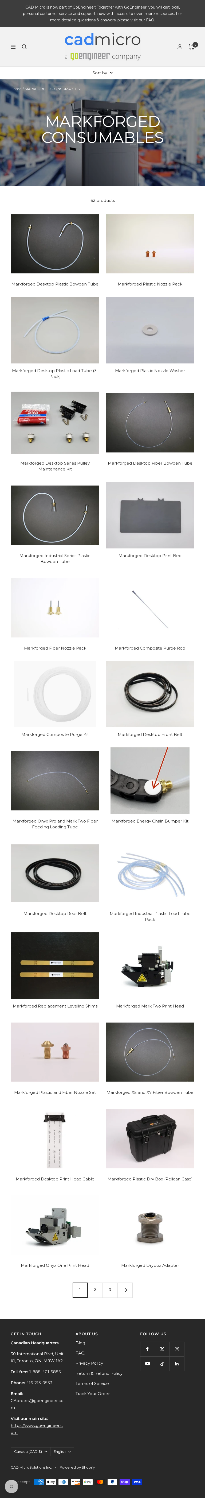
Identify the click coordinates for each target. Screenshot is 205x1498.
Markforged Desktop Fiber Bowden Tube (150, 463)
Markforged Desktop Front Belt (150, 734)
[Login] (180, 46)
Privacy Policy (89, 1363)
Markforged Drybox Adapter (150, 1265)
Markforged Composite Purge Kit (55, 734)
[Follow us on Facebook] (147, 1349)
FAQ (80, 1353)
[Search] (24, 46)
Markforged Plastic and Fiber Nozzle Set (55, 1092)
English (60, 1451)
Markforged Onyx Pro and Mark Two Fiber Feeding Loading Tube (55, 824)
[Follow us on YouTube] (147, 1363)
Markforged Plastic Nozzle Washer (150, 370)
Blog (80, 1342)
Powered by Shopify (77, 1467)
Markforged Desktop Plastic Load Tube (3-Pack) (55, 373)
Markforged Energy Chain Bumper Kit (150, 821)
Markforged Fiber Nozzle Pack (55, 648)
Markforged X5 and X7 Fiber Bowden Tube (150, 1092)
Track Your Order (93, 1393)
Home (16, 89)
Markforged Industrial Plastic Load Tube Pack (150, 916)
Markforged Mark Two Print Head (150, 1006)
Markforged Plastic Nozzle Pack (150, 284)
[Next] (124, 1290)
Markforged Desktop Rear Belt (54, 913)
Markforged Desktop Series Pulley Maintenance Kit (55, 466)
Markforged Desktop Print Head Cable (55, 1179)
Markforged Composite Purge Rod (150, 648)
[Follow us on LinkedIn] (176, 1363)
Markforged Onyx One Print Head (55, 1265)
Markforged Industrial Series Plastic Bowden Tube (54, 558)
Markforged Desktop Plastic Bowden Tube (54, 284)
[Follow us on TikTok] (162, 1363)
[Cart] (191, 46)
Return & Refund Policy (99, 1373)
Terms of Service (92, 1383)
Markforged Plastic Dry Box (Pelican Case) (150, 1179)
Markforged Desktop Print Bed (150, 555)
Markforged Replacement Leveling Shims (55, 1006)
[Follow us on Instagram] (176, 1349)
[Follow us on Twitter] (162, 1349)
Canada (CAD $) (28, 1451)
